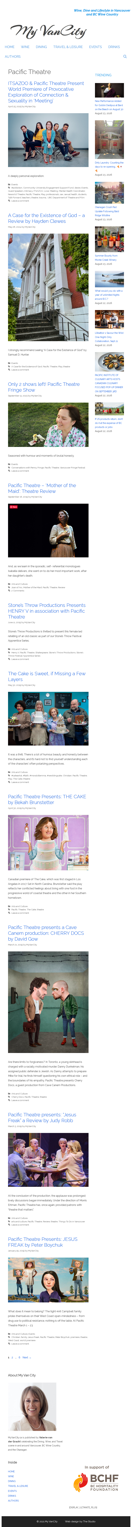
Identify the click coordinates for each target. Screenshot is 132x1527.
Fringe (41, 467)
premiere (75, 1337)
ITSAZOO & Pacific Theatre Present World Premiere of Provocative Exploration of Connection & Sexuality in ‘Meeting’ (46, 92)
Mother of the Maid (32, 587)
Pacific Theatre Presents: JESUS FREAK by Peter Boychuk (42, 1242)
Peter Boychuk (62, 1337)
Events (14, 184)
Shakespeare (41, 652)
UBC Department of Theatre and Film (66, 197)
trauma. (43, 197)
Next (27, 1357)
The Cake (17, 778)
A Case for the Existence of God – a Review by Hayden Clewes (46, 218)
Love (46, 191)
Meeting (54, 191)
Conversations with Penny (24, 467)
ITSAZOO (38, 191)
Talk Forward (14, 197)
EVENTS (95, 47)
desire (77, 187)
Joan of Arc (16, 587)
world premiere (27, 1340)
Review (61, 587)
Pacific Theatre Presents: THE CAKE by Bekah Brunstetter (47, 799)
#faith (26, 775)
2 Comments (17, 590)
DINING (41, 47)
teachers (26, 197)
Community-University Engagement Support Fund (48, 187)
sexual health (70, 194)
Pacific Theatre (33, 194)
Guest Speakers (15, 191)
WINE (25, 47)
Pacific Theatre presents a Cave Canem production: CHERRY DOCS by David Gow (46, 933)
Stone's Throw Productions (62, 652)
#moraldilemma (38, 775)
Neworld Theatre (16, 194)
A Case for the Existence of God (26, 366)
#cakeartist (16, 775)
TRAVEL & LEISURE (68, 47)
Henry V (15, 652)
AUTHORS (13, 57)
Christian (67, 775)
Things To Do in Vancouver (72, 1221)
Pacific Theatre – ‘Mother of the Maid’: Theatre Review (42, 488)
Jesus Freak (33, 1337)
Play (43, 194)
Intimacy (28, 191)
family (24, 1337)
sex (61, 194)
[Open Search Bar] (125, 56)
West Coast (13, 1340)
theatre (34, 197)
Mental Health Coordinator (72, 191)
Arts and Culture (19, 584)
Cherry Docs (17, 1097)
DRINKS (114, 47)
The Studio (89, 1521)
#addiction (16, 187)
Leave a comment (20, 200)
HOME (9, 47)
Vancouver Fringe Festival (72, 467)
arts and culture (19, 1221)
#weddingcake (54, 775)
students (82, 194)
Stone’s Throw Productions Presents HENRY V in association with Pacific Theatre (47, 611)
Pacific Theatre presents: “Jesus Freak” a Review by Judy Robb (42, 1117)
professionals (52, 194)
